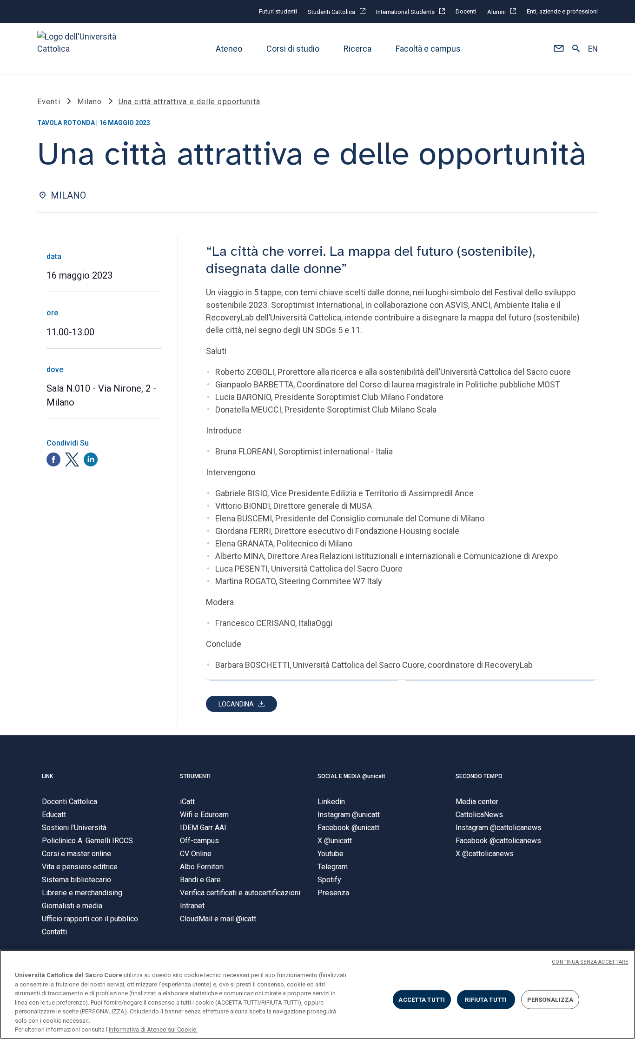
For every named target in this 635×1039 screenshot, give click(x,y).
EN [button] (593, 48)
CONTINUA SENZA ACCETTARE (590, 962)
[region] (317, 994)
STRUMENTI (195, 776)
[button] (558, 48)
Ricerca (357, 48)
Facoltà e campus (428, 48)
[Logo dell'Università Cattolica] (81, 49)
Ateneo (229, 48)
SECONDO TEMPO (479, 776)
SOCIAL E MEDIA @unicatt (351, 776)
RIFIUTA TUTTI (486, 999)
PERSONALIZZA (550, 999)
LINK (47, 776)
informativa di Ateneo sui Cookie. (153, 1029)
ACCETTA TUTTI (421, 999)
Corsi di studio (292, 48)
